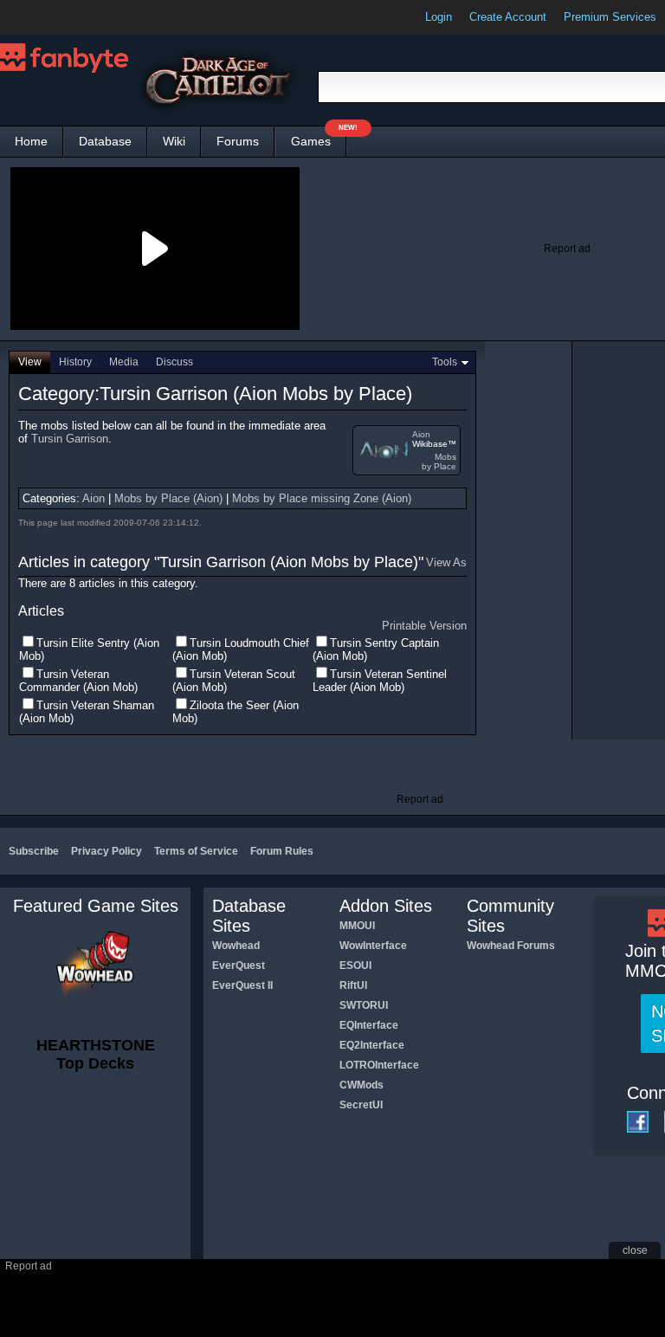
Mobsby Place (439, 461)
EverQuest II (242, 985)
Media (124, 362)
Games (318, 137)
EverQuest (238, 965)
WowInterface (373, 946)
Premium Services (610, 16)
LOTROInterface (379, 1065)
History (75, 362)
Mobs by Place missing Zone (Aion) (321, 498)
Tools (444, 362)
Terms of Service (196, 851)
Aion (421, 434)
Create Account (507, 16)
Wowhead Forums (511, 946)
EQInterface (368, 1025)
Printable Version (424, 625)
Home (31, 141)
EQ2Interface (371, 1045)
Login (438, 16)
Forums (237, 141)
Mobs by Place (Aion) (168, 498)
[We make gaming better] (55, 17)
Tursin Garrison (69, 438)
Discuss (174, 362)
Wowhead (236, 946)
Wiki (174, 141)
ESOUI (355, 965)
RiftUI (353, 985)
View (30, 362)
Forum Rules (281, 851)
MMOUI (357, 926)
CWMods (361, 1085)
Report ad (567, 248)
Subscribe (34, 851)
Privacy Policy (106, 851)
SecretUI (361, 1105)
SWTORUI (363, 1005)
